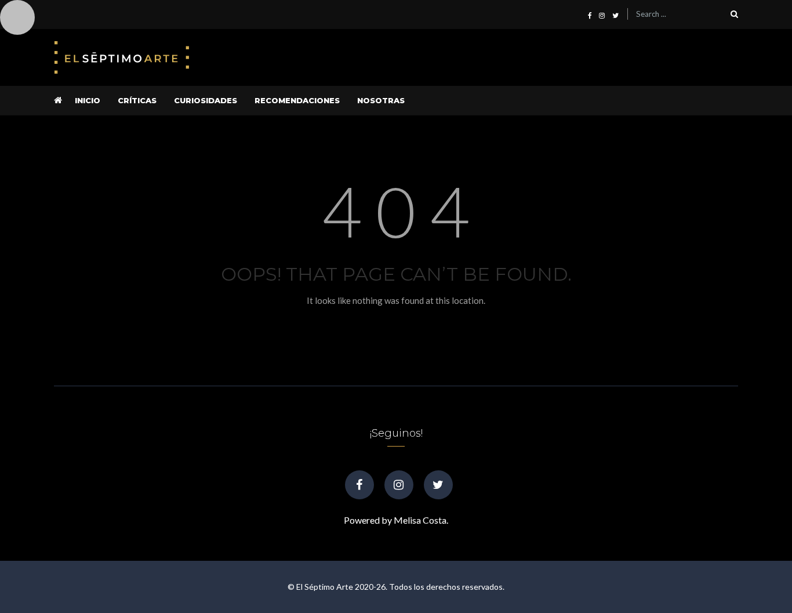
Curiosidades (205, 100)
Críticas (137, 100)
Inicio (87, 100)
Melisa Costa (420, 519)
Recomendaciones (297, 100)
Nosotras (381, 100)
